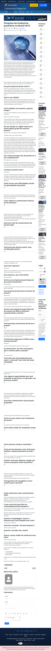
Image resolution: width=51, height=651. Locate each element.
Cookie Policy (29, 638)
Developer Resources (41, 1)
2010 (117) (41, 97)
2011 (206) (41, 92)
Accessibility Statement (12, 638)
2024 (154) (41, 38)
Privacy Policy (43, 336)
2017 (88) (41, 65)
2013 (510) (41, 83)
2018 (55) (41, 61)
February (22, 28)
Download (34, 5)
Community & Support (31, 1)
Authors (16, 12)
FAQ (32, 12)
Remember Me (42, 275)
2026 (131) (41, 29)
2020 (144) (41, 56)
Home (6, 12)
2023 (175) (41, 43)
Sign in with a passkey (42, 281)
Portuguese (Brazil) (8, 564)
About (27, 12)
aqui (25, 502)
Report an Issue (27, 640)
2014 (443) (41, 79)
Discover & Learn (21, 1)
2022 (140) (41, 47)
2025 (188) (41, 34)
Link (6, 558)
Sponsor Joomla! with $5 (38, 638)
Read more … (42, 134)
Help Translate (19, 640)
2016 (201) (41, 70)
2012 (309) (41, 88)
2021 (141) (41, 52)
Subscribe (41, 339)
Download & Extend (12, 1)
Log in (42, 286)
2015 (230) (41, 74)
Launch (42, 5)
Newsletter (22, 12)
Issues (10, 12)
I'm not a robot (43, 320)
